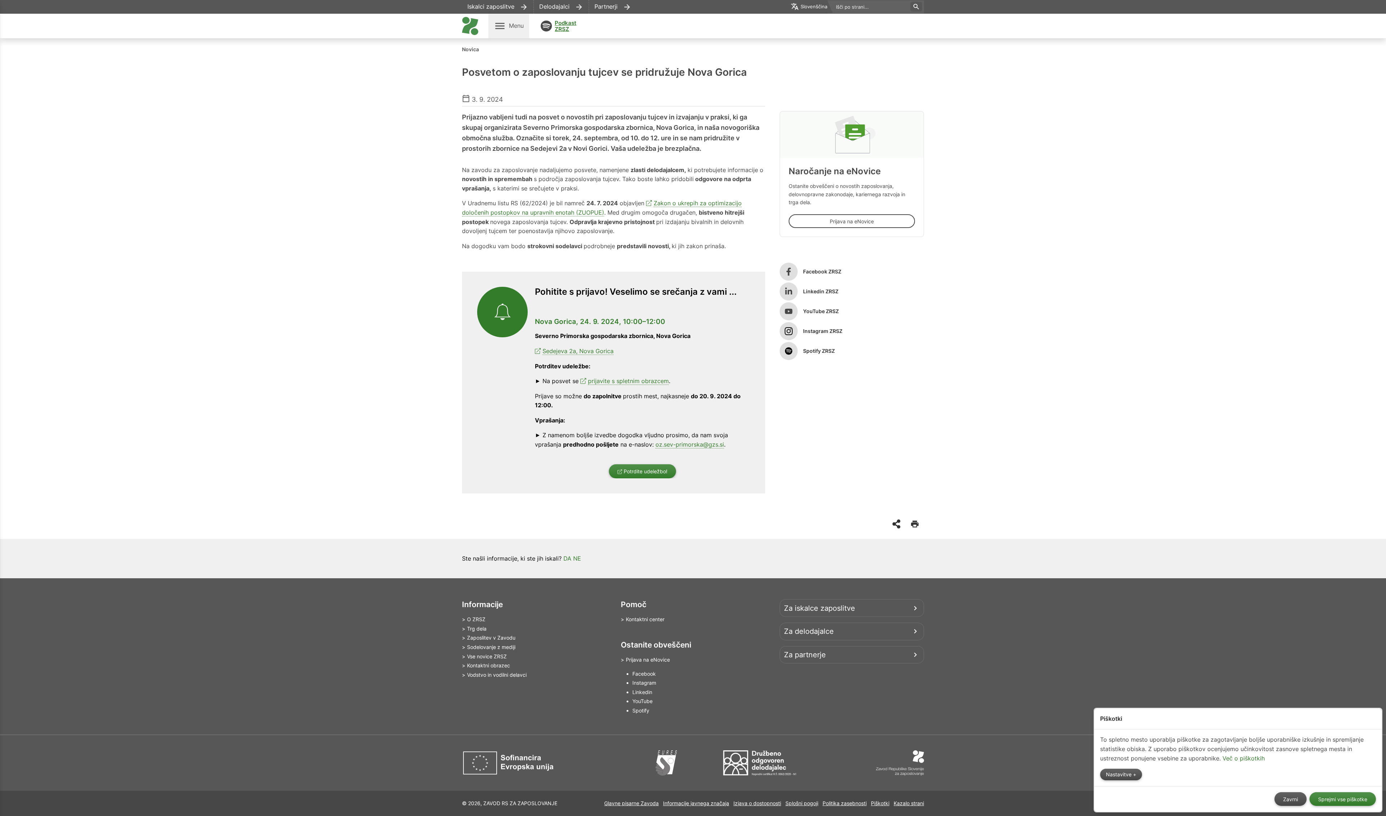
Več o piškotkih (1243, 758)
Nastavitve (1119, 774)
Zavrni (1290, 799)
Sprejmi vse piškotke (1342, 799)
